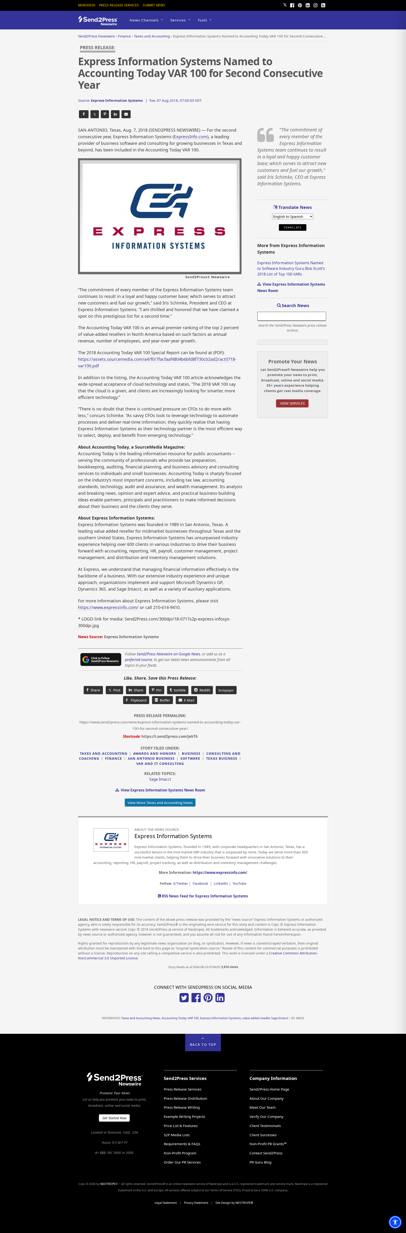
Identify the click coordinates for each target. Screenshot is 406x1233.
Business (191, 753)
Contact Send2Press (266, 1153)
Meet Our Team (263, 1107)
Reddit (204, 690)
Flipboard (136, 700)
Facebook (200, 883)
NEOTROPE (108, 1184)
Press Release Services (119, 5)
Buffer (164, 700)
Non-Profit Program (180, 1153)
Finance (113, 758)
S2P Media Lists (177, 1134)
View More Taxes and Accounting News (160, 802)
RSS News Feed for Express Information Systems (204, 896)
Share (94, 690)
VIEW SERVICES (292, 403)
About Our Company (267, 1098)
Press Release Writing (182, 1107)
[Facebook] (292, 5)
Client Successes (263, 1134)
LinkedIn (221, 883)
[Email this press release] (126, 114)
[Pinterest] (300, 5)
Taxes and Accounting (103, 753)
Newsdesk (86, 5)
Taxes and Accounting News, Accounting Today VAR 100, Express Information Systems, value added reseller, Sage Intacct (204, 1018)
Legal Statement (166, 1203)
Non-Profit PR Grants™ (268, 1143)
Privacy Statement (196, 1203)
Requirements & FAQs (182, 1143)
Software (190, 758)
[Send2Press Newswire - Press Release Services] (99, 23)
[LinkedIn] (307, 5)
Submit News (154, 5)
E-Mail (188, 700)
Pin (157, 690)
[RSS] (323, 5)
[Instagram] (315, 5)
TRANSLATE (293, 227)
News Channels (144, 20)
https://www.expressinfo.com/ (108, 607)
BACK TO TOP (203, 1044)
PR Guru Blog (260, 1162)
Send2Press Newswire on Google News (168, 654)
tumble (179, 690)
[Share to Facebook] (84, 114)
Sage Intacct (160, 779)
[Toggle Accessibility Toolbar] (395, 1222)
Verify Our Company (266, 1116)
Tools (202, 20)
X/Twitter (180, 883)
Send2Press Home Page (269, 1089)
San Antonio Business (151, 758)
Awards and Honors (154, 753)
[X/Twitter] (184, 1000)
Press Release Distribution (185, 1098)
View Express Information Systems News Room (162, 790)
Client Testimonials (265, 1125)
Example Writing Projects (184, 1116)
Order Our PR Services (182, 1162)
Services (178, 20)
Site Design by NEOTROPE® (234, 1203)
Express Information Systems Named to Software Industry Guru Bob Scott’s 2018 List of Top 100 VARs (291, 268)
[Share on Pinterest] (105, 114)
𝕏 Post (114, 690)
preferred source (138, 659)
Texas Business (221, 758)
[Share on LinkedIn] (115, 114)
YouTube (239, 883)
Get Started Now (114, 1118)
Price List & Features (181, 1125)
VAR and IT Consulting (160, 763)
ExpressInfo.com (190, 136)
